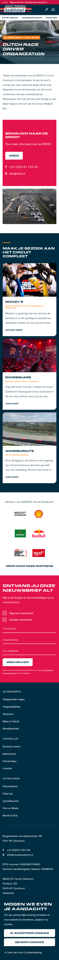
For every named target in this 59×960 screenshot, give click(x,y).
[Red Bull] (39, 533)
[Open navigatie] (53, 9)
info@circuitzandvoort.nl (20, 854)
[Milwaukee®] (39, 553)
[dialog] (29, 929)
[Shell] (39, 514)
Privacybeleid (47, 670)
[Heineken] (20, 533)
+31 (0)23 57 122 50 (23, 167)
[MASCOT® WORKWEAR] (20, 514)
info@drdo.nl (17, 173)
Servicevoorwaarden (9, 673)
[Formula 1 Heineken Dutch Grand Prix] (20, 553)
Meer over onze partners (29, 566)
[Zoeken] (46, 9)
